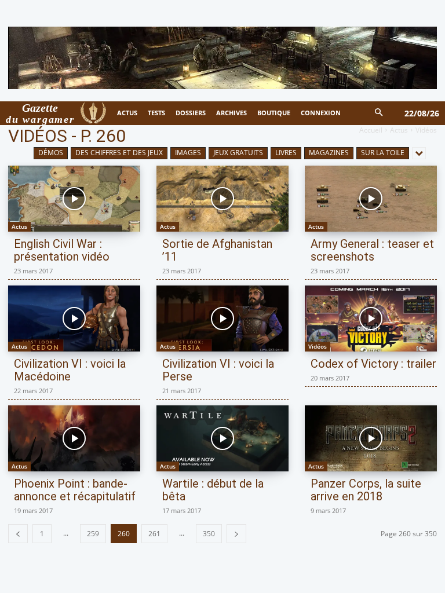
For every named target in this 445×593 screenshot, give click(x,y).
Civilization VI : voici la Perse (218, 370)
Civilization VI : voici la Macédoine (70, 370)
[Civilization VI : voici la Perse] (222, 318)
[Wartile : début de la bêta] (222, 438)
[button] (379, 113)
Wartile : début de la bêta (213, 490)
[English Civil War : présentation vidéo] (74, 199)
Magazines (329, 153)
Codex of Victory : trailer (373, 364)
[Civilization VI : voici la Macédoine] (74, 318)
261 (154, 534)
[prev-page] (18, 533)
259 (93, 534)
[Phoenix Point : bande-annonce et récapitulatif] (74, 438)
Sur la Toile (382, 153)
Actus (399, 130)
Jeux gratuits (238, 153)
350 (209, 534)
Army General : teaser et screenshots (372, 250)
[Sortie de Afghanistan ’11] (222, 199)
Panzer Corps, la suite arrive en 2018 (366, 490)
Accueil (370, 130)
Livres (286, 153)
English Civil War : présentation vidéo (62, 250)
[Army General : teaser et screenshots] (371, 199)
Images (188, 153)
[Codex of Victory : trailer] (371, 318)
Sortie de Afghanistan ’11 (217, 250)
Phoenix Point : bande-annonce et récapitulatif (75, 490)
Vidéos (317, 346)
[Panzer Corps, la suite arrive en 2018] (371, 438)
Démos (50, 153)
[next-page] (236, 533)
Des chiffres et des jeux (119, 153)
